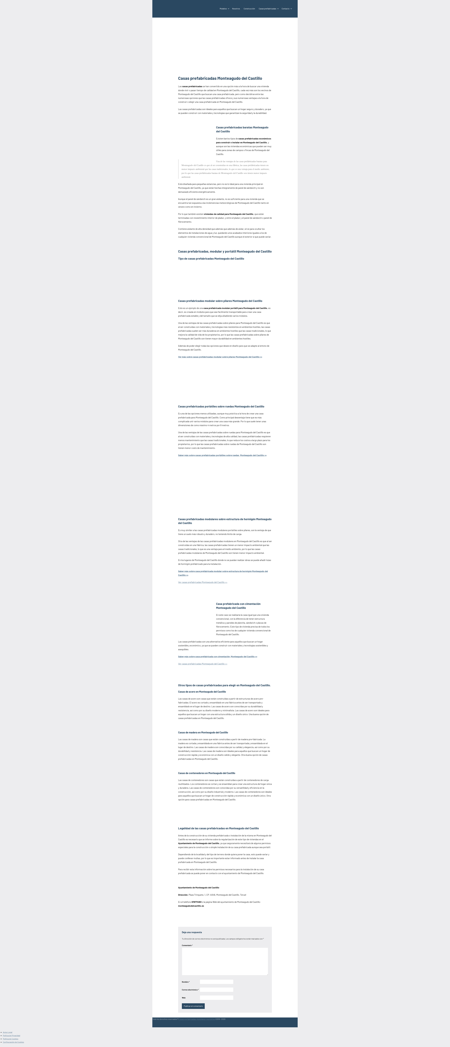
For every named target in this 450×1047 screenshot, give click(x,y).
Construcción (249, 8)
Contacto (285, 8)
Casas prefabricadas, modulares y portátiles (197, 1019)
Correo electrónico (190, 990)
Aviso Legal (7, 1032)
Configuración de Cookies (13, 1042)
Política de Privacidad (11, 1035)
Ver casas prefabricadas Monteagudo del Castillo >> (202, 582)
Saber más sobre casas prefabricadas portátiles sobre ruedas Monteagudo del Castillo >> (222, 455)
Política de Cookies (10, 1039)
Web (184, 998)
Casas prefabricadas (267, 8)
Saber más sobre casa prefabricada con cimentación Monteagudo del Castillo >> (217, 656)
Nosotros (236, 8)
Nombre (186, 982)
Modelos (223, 8)
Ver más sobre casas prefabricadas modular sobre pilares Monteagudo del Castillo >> (220, 356)
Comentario (187, 945)
